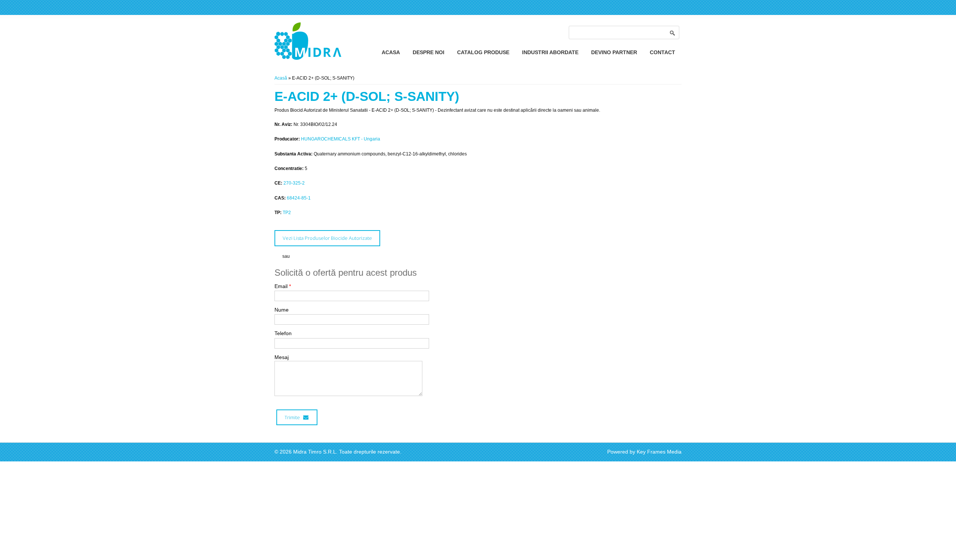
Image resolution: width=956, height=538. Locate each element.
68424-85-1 (299, 198)
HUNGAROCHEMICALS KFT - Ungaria (340, 139)
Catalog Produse (483, 52)
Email (282, 286)
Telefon (283, 333)
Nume (281, 310)
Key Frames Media (659, 452)
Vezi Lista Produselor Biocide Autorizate (327, 238)
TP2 (287, 212)
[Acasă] (307, 58)
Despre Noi (428, 52)
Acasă (280, 78)
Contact (662, 52)
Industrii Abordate (550, 52)
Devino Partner (614, 52)
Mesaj (281, 357)
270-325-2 (294, 183)
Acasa (391, 52)
